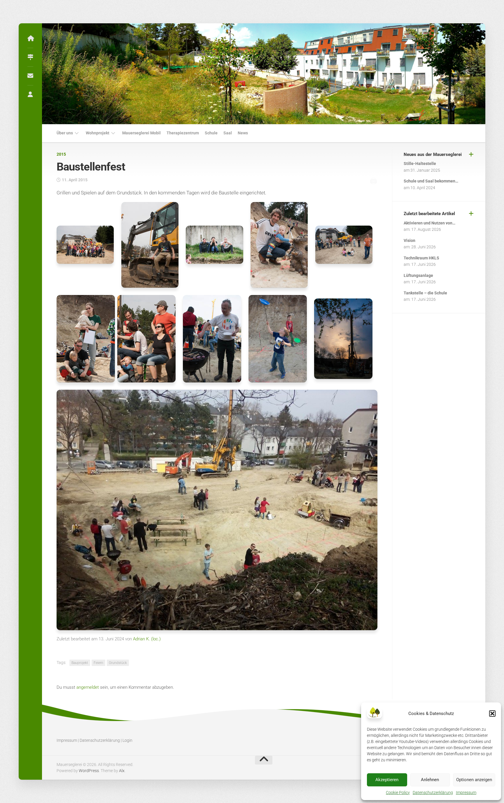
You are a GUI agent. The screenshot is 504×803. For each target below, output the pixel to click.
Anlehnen (430, 779)
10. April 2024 (422, 187)
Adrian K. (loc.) (147, 639)
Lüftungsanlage (418, 275)
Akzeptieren (386, 779)
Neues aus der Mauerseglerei (433, 154)
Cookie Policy (398, 792)
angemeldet (87, 687)
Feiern (98, 663)
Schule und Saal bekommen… (431, 181)
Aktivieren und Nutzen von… (429, 223)
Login (127, 740)
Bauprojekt (79, 663)
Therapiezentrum (183, 133)
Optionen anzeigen (474, 779)
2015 (61, 154)
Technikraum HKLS (421, 258)
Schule (211, 133)
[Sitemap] (30, 57)
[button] (492, 713)
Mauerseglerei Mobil (141, 133)
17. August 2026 (426, 229)
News (243, 133)
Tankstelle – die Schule (425, 293)
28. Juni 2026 (423, 247)
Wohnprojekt (97, 133)
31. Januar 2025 (425, 170)
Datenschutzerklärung (433, 792)
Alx (122, 770)
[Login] (30, 94)
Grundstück (118, 663)
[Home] (30, 38)
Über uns (65, 133)
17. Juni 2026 (423, 264)
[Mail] (30, 76)
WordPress (89, 770)
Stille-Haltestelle (420, 163)
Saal (227, 133)
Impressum (466, 792)
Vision (409, 240)
